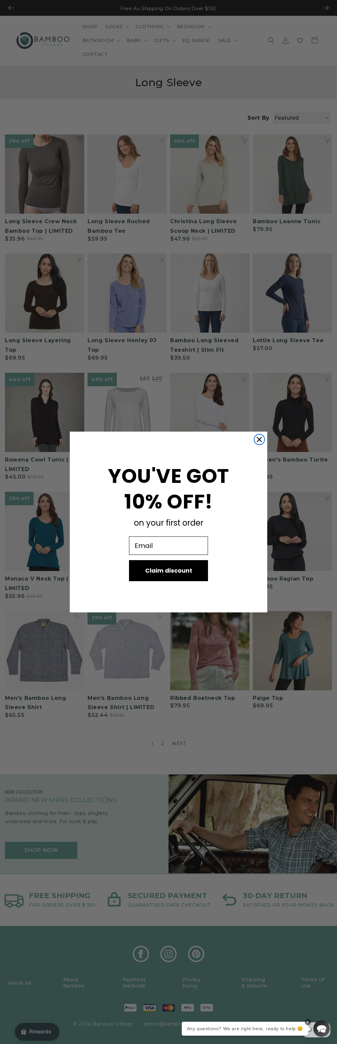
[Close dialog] (259, 439)
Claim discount (168, 570)
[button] (321, 1028)
